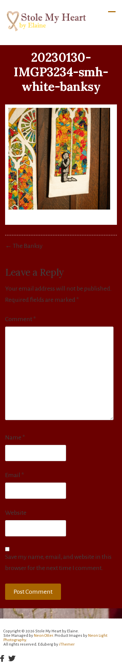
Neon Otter (43, 635)
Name (15, 437)
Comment (20, 319)
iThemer (67, 644)
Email (14, 475)
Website (15, 512)
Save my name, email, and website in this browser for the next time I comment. (58, 562)
